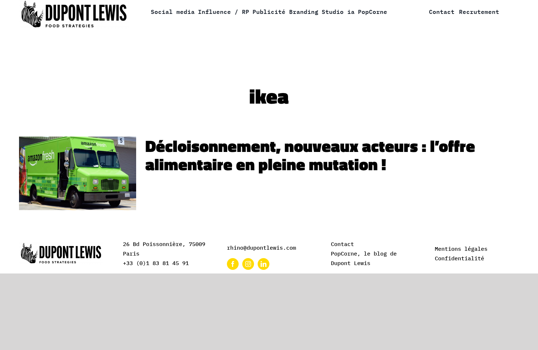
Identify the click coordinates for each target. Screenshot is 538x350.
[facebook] (233, 264)
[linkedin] (263, 264)
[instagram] (248, 264)
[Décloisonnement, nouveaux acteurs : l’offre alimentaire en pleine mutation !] (77, 174)
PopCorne (344, 253)
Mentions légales (461, 248)
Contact (342, 244)
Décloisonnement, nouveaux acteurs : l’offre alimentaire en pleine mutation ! (310, 154)
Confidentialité (459, 258)
